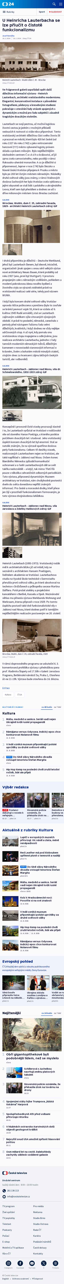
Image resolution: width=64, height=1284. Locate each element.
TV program (8, 1206)
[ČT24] (8, 4)
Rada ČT (37, 1229)
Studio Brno (39, 1218)
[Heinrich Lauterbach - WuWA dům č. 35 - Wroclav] (32, 60)
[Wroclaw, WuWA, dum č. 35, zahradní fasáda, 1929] (32, 635)
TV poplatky (8, 1218)
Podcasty (7, 1229)
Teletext (6, 1223)
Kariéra (37, 1235)
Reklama (37, 1212)
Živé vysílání (8, 1212)
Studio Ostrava (40, 1223)
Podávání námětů (42, 1241)
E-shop (6, 1241)
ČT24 (19, 694)
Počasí (5, 1235)
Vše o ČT (6, 1253)
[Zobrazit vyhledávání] (54, 4)
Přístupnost (37, 1278)
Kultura (8, 694)
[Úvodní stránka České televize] (14, 1173)
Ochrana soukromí (20, 1278)
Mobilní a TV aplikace (13, 1247)
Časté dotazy (39, 1247)
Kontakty (38, 1253)
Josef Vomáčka (8, 36)
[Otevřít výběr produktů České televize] (60, 4)
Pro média (38, 1206)
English (5, 1278)
